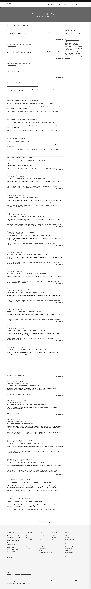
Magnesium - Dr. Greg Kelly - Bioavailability (24, 311)
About (27, 535)
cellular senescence (22, 282)
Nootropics (9, 393)
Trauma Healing (32, 55)
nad (8, 74)
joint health (12, 93)
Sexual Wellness (49, 300)
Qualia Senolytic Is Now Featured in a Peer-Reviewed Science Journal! (44, 1)
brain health (28, 319)
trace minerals (49, 319)
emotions (34, 490)
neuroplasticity (17, 243)
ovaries (22, 168)
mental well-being (11, 339)
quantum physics (47, 509)
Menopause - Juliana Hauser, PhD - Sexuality (24, 67)
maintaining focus (48, 432)
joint (8, 93)
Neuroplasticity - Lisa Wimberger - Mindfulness (25, 48)
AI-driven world (10, 432)
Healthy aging (17, 150)
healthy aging (54, 38)
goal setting (37, 374)
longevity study (52, 36)
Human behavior (21, 509)
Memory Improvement (28, 186)
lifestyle (46, 243)
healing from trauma (25, 338)
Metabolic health (38, 149)
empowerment (43, 74)
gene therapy (26, 281)
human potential (40, 205)
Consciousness (31, 205)
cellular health (39, 281)
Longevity (18, 300)
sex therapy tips (24, 225)
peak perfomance (20, 375)
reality (52, 490)
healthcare (9, 263)
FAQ (40, 539)
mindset (41, 243)
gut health (37, 93)
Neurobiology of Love (39, 300)
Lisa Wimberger (44, 57)
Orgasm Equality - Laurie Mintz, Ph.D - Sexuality (25, 216)
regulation (9, 76)
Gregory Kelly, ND (12, 27)
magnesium (9, 55)
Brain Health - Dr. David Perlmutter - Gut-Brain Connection (30, 122)
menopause (20, 74)
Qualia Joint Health (69, 546)
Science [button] (58, 4)
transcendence (56, 205)
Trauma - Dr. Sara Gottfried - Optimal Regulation (26, 330)
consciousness (46, 490)
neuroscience (13, 168)
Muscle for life (46, 149)
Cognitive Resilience (20, 187)
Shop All (66, 535)
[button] (76, 4)
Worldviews (13, 470)
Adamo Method (25, 300)
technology (9, 452)
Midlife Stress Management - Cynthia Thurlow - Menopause (30, 104)
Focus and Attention (58, 186)
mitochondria (14, 282)
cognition (38, 412)
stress (22, 111)
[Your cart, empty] (82, 4)
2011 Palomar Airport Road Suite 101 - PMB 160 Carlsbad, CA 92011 (12, 546)
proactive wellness (45, 93)
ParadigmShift (21, 471)
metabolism (16, 130)
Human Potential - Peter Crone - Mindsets (23, 197)
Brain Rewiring (16, 57)
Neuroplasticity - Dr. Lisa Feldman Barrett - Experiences (29, 483)
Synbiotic (43, 433)
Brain (8, 490)
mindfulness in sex (42, 224)
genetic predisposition (54, 262)
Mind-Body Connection (25, 57)
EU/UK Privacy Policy (30, 543)
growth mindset (18, 206)
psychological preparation (36, 432)
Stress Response (50, 55)
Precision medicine (11, 338)
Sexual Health (12, 300)
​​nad (8, 149)
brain (15, 451)
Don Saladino (33, 150)
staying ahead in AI (20, 433)
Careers (27, 546)
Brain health (9, 130)
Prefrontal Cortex (11, 187)
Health (10, 262)
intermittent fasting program (40, 111)
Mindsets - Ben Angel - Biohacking (20, 423)
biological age (36, 262)
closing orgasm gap (15, 225)
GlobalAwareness (11, 473)
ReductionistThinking (30, 471)
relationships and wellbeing (17, 38)
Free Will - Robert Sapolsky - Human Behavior (24, 502)
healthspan (28, 168)
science (29, 511)
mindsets (15, 205)
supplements (9, 320)
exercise (31, 111)
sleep (30, 130)
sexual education (23, 224)
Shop (72, 4)
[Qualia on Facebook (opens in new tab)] (7, 558)
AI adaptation (37, 433)
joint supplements (20, 93)
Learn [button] (65, 4)
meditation (50, 412)
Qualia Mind (29, 393)
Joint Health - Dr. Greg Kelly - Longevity (22, 86)
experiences (9, 492)
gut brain (40, 130)
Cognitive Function (17, 186)
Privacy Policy (29, 541)
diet (28, 130)
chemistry (54, 509)
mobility (27, 93)
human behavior (16, 413)
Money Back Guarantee (44, 546)
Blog (53, 539)
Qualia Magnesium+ (69, 552)
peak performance (48, 205)
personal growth (17, 76)
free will (9, 509)
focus (50, 393)
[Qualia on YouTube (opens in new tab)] (11, 558)
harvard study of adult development (20, 36)
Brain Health (9, 186)
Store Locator (42, 543)
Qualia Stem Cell (68, 548)
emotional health (28, 38)
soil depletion (35, 319)
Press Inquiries (29, 539)
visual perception (17, 374)
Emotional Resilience (36, 57)
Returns (40, 550)
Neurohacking (37, 187)
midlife (10, 74)
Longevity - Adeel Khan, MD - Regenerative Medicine (27, 273)
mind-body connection (35, 338)
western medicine (16, 263)
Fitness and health (29, 149)
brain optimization (29, 394)
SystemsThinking (56, 470)
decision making (44, 374)
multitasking (49, 451)
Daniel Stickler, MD (12, 460)
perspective (30, 374)
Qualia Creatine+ (68, 550)
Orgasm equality (14, 224)
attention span (27, 451)
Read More (59, 39)
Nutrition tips (10, 150)
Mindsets (9, 412)
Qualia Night (67, 554)
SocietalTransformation (50, 471)
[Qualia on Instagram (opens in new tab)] (9, 558)
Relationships (57, 300)
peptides (45, 281)
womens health (35, 74)
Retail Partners (42, 541)
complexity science (38, 509)
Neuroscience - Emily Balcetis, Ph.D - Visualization (26, 349)
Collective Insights (11, 433)
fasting (18, 111)
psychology (14, 412)
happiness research (43, 36)
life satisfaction (46, 38)
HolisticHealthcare (40, 471)
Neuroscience (10, 451)
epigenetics (45, 262)
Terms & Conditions (30, 544)
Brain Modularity (30, 187)
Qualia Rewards (42, 548)
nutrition (23, 243)
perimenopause (27, 74)
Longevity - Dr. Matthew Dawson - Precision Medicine (27, 254)
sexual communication (52, 224)
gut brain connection (48, 130)
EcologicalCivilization (12, 471)
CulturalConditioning (22, 470)
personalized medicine (27, 262)
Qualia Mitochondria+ (69, 541)
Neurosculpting (24, 55)
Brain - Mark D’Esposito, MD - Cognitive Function (26, 178)
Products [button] (50, 4)
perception (24, 374)
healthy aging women (54, 168)
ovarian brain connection (42, 168)
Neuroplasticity (16, 55)
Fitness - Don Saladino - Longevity (20, 141)
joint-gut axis (53, 93)
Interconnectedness (47, 470)
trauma (17, 338)
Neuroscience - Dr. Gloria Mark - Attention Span (26, 443)
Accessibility (41, 544)
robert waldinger (34, 36)
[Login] (79, 4)
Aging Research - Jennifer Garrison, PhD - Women (26, 160)
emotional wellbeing (11, 131)
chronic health (25, 412)
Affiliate (27, 537)
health (19, 412)
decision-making (23, 511)
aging (8, 111)
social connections (37, 38)
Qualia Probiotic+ (68, 556)
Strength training (25, 150)
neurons (57, 490)
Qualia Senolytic (68, 544)
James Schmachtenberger (13, 214)
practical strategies (19, 432)
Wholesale (28, 548)
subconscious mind (22, 205)
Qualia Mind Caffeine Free (70, 539)
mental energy (22, 393)
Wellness (31, 300)
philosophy (16, 511)
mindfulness (33, 412)
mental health (29, 243)
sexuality (15, 74)
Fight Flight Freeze (41, 55)
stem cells (19, 281)
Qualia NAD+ (68, 543)
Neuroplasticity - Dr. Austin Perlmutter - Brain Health (28, 235)
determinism (14, 509)
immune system (22, 130)
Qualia (8, 470)
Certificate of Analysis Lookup (45, 552)
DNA (41, 262)
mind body (44, 338)
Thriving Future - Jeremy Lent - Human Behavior (25, 462)
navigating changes (57, 432)
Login (40, 537)
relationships (55, 74)
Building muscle (13, 149)
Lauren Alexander (12, 65)
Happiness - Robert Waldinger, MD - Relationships (26, 29)
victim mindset (10, 206)
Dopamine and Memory (48, 186)
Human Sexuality (10, 301)
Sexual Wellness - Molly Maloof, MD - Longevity (25, 292)
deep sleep (35, 130)
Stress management (54, 149)
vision (14, 375)
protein (26, 111)
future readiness (29, 433)
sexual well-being (42, 225)
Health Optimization (19, 301)
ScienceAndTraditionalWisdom (35, 470)
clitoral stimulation (32, 224)
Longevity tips (20, 149)
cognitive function (58, 130)
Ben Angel (27, 432)
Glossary (54, 537)
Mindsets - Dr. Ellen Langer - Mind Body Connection (27, 404)
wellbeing (49, 74)
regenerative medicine (12, 281)
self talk (24, 206)
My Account (41, 535)
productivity (56, 451)
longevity (9, 36)
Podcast (53, 535)
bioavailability (42, 319)
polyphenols (9, 244)
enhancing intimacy (32, 225)
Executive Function (37, 186)
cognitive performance (18, 394)
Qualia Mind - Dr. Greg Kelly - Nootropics (23, 385)
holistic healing (50, 338)
